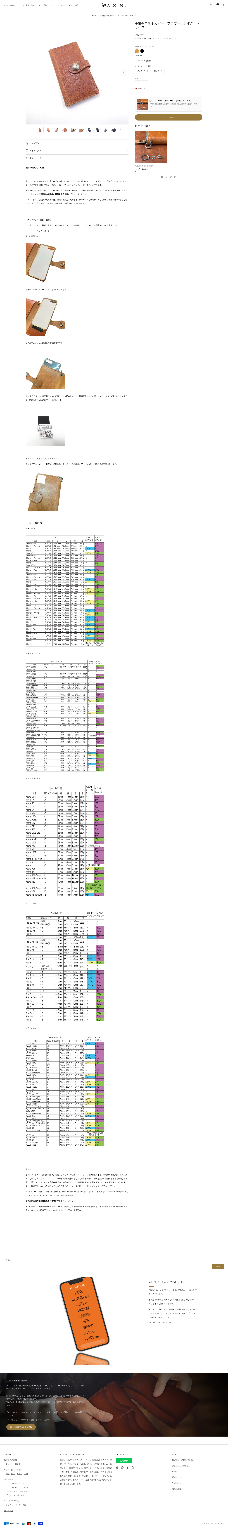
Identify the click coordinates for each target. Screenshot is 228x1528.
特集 (8, 1474)
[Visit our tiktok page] (127, 1467)
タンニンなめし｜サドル (16, 1483)
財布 (13, 1474)
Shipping (147, 38)
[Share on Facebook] (162, 177)
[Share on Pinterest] (171, 177)
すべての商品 (73, 5)
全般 (24, 1505)
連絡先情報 (176, 1489)
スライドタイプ (142, 71)
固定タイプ (158, 71)
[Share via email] (175, 177)
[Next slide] (123, 73)
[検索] (222, 5)
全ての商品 (8, 1511)
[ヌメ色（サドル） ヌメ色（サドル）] (137, 51)
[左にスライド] (34, 130)
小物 (26, 1474)
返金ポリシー (177, 1477)
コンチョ (9, 1505)
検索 (218, 1267)
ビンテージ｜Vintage (15, 1495)
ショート (9, 1464)
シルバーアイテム (57, 5)
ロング (18, 1464)
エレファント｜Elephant (16, 1491)
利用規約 (175, 1471)
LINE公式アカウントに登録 (21, 1427)
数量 (136, 78)
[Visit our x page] (133, 1467)
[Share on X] (166, 177)
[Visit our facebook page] (117, 1467)
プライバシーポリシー (181, 1466)
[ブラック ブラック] (142, 51)
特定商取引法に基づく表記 (183, 1460)
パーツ (18, 1505)
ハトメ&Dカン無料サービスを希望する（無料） (172, 101)
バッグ (19, 1474)
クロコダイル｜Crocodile (17, 1487)
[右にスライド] (120, 130)
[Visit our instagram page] (122, 1467)
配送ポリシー (177, 1483)
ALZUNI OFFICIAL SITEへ (160, 1323)
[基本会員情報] (211, 5)
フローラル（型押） (144, 61)
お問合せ (124, 1461)
